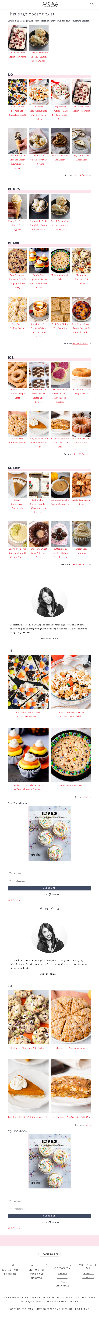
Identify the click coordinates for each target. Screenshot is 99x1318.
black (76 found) (80, 343)
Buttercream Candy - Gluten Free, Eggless (60, 553)
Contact (88, 1273)
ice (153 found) (81, 454)
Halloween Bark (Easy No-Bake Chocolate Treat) (17, 111)
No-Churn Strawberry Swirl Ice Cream (38, 160)
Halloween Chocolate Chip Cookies (81, 279)
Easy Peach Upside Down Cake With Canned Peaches (81, 328)
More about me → (49, 638)
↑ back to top (49, 1254)
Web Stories (14, 900)
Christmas (62, 1285)
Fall (62, 1281)
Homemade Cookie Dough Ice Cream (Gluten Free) (39, 225)
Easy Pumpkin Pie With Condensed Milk (39, 443)
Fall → (88, 797)
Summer (62, 1277)
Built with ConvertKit (59, 894)
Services (88, 1277)
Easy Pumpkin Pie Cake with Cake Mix (60, 443)
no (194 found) (81, 175)
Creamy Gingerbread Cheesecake (17, 504)
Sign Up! (34, 1270)
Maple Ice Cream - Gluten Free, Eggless (17, 225)
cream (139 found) (79, 564)
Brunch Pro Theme (77, 1309)
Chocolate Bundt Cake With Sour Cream (39, 553)
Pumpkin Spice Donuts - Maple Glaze (17, 394)
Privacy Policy (68, 1301)
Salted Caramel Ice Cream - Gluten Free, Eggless (38, 57)
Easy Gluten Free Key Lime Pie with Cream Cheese (17, 553)
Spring (62, 1273)
